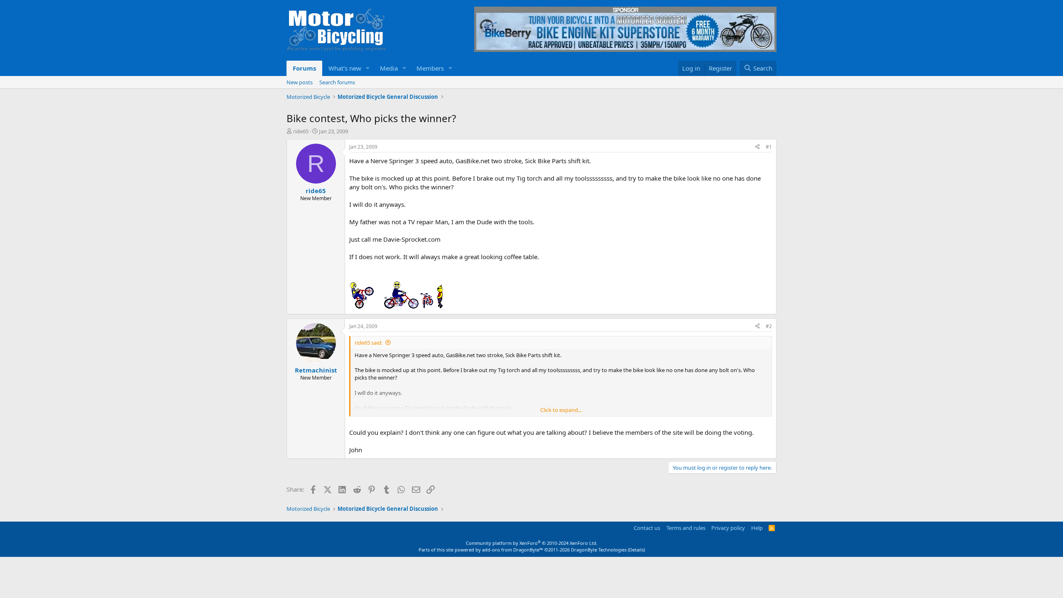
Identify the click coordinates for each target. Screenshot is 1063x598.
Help (757, 528)
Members (430, 68)
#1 (769, 146)
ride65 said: (368, 342)
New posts (300, 82)
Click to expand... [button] (561, 410)
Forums (304, 68)
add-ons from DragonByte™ (512, 550)
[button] (368, 68)
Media (389, 68)
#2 (769, 326)
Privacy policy (728, 528)
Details (636, 550)
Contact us (647, 528)
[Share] (757, 147)
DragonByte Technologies (599, 550)
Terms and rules (685, 528)
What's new (344, 68)
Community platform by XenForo (532, 543)
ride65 (301, 131)
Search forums (337, 82)
